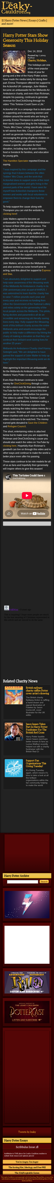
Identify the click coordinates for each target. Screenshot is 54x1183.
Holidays (41, 60)
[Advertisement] (27, 809)
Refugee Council (17, 426)
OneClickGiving (22, 383)
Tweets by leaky (27, 1131)
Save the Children (37, 423)
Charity (32, 60)
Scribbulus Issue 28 (27, 1147)
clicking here (9, 214)
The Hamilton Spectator (15, 161)
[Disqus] (27, 565)
